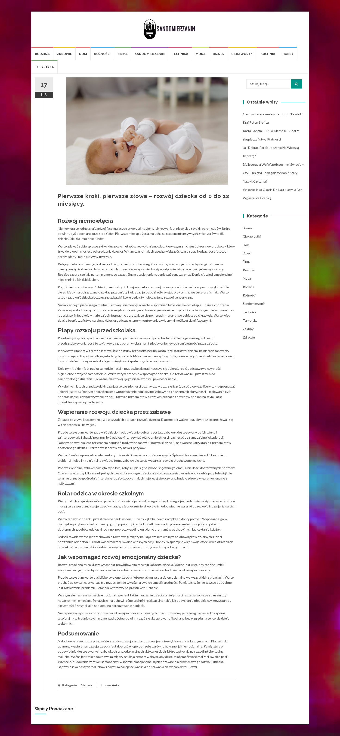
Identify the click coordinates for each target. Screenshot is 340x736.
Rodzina (42, 54)
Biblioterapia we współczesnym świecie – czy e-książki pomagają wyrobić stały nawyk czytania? (273, 172)
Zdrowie (64, 54)
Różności (102, 54)
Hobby (287, 54)
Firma (123, 54)
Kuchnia (268, 54)
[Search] (296, 84)
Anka (115, 685)
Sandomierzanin (150, 54)
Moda (200, 54)
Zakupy (248, 329)
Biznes (218, 54)
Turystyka (44, 67)
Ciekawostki (242, 54)
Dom (83, 54)
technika (180, 54)
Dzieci (247, 253)
